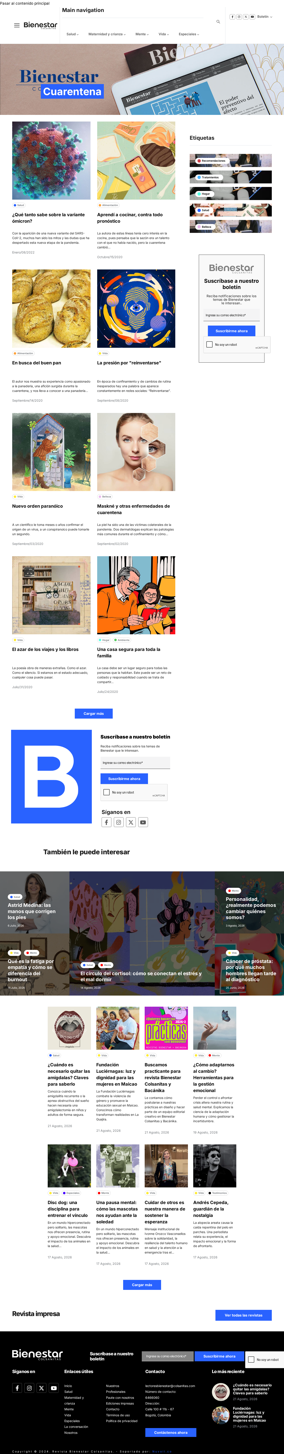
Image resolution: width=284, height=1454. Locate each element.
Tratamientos (210, 177)
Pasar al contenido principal (24, 3)
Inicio (68, 1386)
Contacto (112, 1409)
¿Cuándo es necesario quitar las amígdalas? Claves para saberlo (252, 1389)
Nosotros (70, 1432)
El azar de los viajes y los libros (45, 649)
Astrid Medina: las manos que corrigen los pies (32, 911)
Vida (162, 34)
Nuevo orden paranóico (37, 506)
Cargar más (94, 713)
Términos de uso (118, 1415)
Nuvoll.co (162, 1451)
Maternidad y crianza (106, 34)
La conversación (76, 1426)
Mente (141, 34)
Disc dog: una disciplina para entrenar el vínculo (68, 1209)
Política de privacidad (122, 1421)
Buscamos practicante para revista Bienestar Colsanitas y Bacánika (163, 1077)
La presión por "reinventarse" (129, 362)
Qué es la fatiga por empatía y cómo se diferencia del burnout (31, 970)
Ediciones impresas (120, 1403)
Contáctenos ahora (170, 1432)
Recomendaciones (213, 160)
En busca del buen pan (36, 362)
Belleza (206, 226)
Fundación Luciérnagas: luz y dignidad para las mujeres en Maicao (249, 1414)
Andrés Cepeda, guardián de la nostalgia (211, 1209)
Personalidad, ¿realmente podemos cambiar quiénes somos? (251, 908)
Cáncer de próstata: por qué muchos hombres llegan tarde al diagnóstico (251, 970)
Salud (71, 34)
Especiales (187, 34)
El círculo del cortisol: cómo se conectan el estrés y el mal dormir (141, 976)
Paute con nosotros (120, 1397)
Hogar (206, 193)
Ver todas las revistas (243, 1315)
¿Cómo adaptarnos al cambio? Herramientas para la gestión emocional (213, 1077)
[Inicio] (37, 25)
